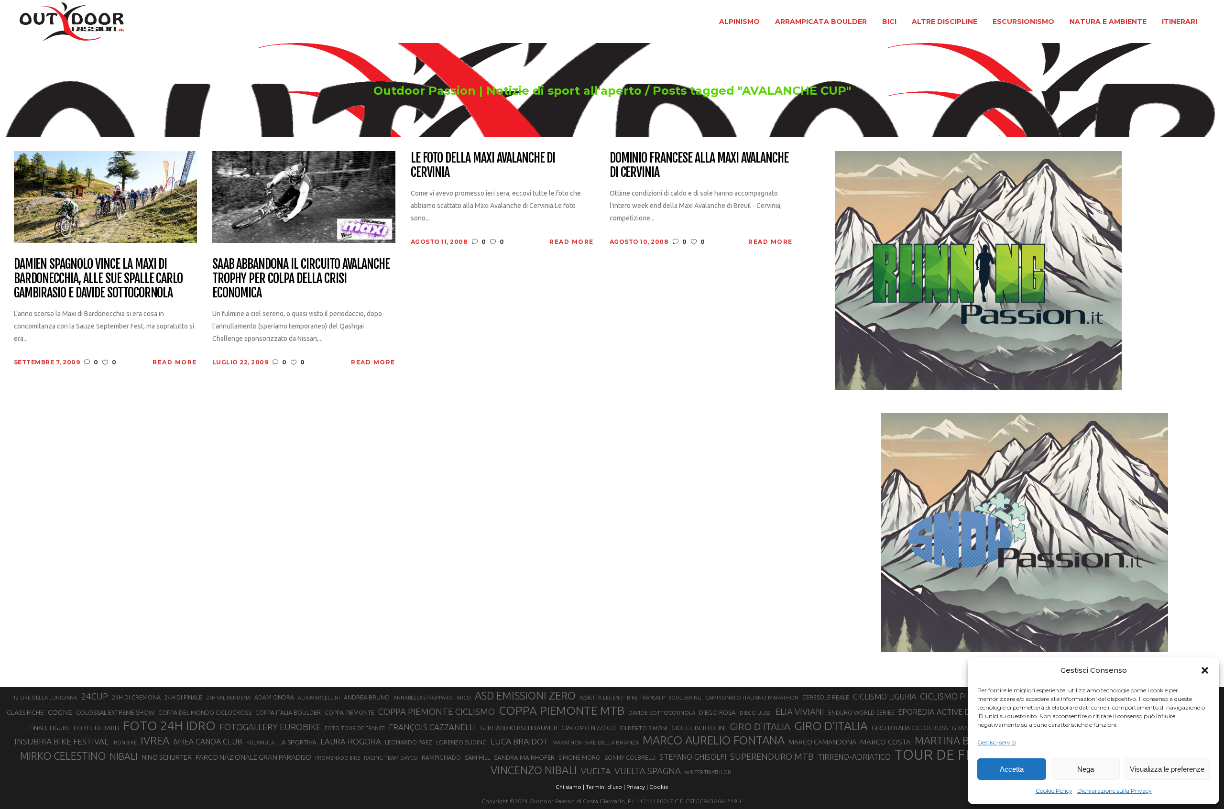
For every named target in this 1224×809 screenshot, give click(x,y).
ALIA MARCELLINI (319, 697)
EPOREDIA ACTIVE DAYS (941, 712)
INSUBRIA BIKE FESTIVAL (61, 741)
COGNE (60, 712)
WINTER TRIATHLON (708, 772)
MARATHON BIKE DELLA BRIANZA (595, 742)
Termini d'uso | (605, 787)
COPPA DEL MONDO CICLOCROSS (204, 712)
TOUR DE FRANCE (953, 755)
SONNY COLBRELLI (630, 757)
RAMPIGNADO (441, 757)
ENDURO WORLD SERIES (861, 713)
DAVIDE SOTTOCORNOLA (661, 713)
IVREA (155, 740)
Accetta (1012, 769)
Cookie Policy (1054, 790)
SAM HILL (477, 757)
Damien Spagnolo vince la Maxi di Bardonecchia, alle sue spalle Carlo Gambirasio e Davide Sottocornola (98, 278)
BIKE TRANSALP (646, 697)
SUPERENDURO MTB (772, 757)
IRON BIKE (124, 742)
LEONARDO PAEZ (408, 742)
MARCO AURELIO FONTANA (714, 740)
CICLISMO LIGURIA (884, 696)
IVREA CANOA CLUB (207, 741)
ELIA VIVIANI (800, 711)
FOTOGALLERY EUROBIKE (270, 727)
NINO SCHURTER (167, 757)
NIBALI (123, 756)
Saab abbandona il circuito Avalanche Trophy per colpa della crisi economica (301, 278)
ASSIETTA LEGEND (601, 697)
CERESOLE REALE (825, 697)
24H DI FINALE (183, 697)
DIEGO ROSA (717, 712)
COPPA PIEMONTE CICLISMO (436, 711)
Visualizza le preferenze (1167, 769)
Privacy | (637, 787)
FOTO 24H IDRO (169, 725)
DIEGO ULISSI (756, 713)
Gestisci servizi (996, 742)
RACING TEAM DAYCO (391, 758)
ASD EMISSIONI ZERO (525, 695)
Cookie (658, 787)
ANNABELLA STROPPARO (423, 697)
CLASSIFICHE (25, 712)
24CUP (94, 696)
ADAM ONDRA (274, 697)
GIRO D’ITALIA (831, 726)
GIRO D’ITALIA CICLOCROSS (910, 727)
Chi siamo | (570, 787)
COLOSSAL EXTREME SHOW (115, 712)
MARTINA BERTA (954, 740)
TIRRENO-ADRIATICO (854, 757)
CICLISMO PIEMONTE (961, 696)
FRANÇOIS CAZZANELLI (432, 727)
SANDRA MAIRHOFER (524, 757)
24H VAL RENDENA (228, 697)
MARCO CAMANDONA (822, 742)
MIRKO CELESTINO (63, 756)
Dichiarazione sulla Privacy (1114, 790)
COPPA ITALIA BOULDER (288, 712)
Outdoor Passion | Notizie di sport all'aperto (507, 91)
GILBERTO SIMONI (643, 728)
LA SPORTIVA (297, 742)
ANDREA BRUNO (367, 697)
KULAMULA (260, 742)
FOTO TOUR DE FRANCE (355, 728)
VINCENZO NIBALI (534, 770)
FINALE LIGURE (49, 727)
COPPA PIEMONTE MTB (561, 710)
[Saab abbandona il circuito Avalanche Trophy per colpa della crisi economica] (303, 196)
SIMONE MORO (579, 757)
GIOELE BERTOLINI (698, 728)
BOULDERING (684, 697)
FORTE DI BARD (97, 728)
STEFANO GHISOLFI (692, 757)
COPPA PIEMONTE (349, 712)
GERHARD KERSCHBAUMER (518, 728)
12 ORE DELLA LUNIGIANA (45, 697)
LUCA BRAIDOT (519, 741)
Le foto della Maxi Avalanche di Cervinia (483, 165)
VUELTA (596, 771)
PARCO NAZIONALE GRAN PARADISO (253, 757)
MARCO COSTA (885, 742)
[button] (1205, 670)
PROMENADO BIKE (337, 758)
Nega (1085, 769)
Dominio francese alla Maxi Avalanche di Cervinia (699, 165)
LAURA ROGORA (350, 741)
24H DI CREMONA (136, 697)
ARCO (464, 697)
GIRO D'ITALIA (760, 726)
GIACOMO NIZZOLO (588, 728)
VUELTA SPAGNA (647, 771)
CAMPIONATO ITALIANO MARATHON (751, 697)
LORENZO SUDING (461, 742)
